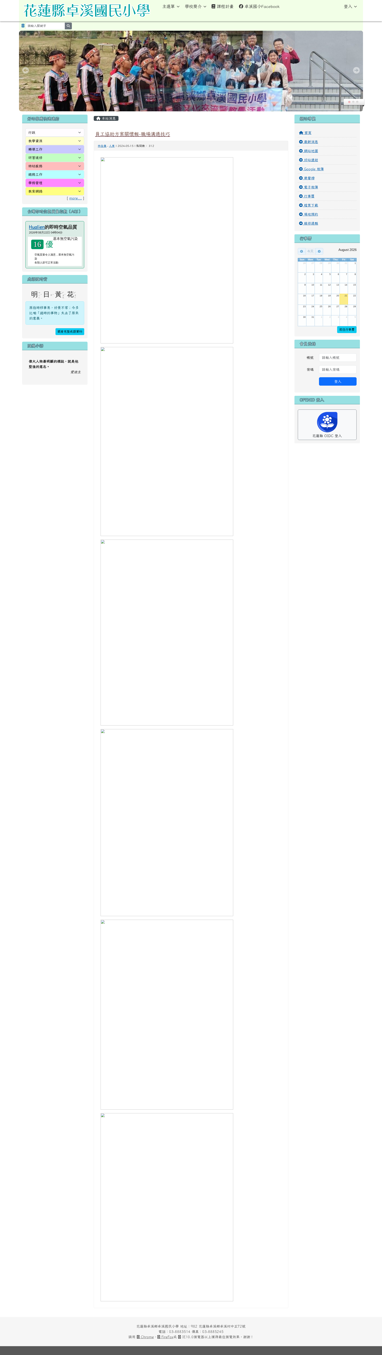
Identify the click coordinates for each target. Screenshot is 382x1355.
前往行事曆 (347, 329)
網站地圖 (310, 151)
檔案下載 (310, 205)
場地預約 (310, 214)
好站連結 (310, 160)
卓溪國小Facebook (262, 6)
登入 (348, 6)
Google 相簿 (313, 169)
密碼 (310, 369)
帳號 (310, 357)
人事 (112, 145)
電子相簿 (310, 187)
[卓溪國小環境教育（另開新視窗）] (23, 25)
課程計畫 (225, 6)
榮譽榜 (309, 178)
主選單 (168, 6)
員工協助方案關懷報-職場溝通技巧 (132, 133)
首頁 (307, 133)
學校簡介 (193, 6)
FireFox (166, 1337)
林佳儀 (102, 145)
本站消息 (108, 118)
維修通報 (310, 223)
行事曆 (309, 196)
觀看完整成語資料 (69, 331)
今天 (310, 251)
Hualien (37, 227)
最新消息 (310, 142)
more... (75, 198)
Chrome (146, 1337)
